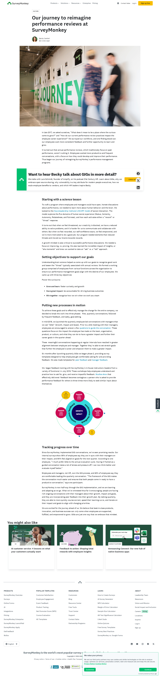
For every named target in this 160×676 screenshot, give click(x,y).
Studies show (101, 374)
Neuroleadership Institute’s (66, 211)
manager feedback (99, 360)
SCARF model (84, 211)
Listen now (133, 179)
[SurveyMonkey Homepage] (18, 3)
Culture (36, 11)
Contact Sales (125, 3)
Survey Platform (115, 544)
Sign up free (145, 3)
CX (15, 544)
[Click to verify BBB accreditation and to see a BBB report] (54, 668)
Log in (134, 3)
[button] (157, 405)
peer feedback (81, 360)
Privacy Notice (89, 664)
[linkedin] (138, 187)
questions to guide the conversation (95, 328)
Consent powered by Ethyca (146, 673)
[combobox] (11, 644)
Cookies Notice (100, 664)
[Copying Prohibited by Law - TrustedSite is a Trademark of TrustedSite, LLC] (76, 668)
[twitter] (138, 180)
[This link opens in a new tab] (131, 644)
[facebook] (138, 173)
